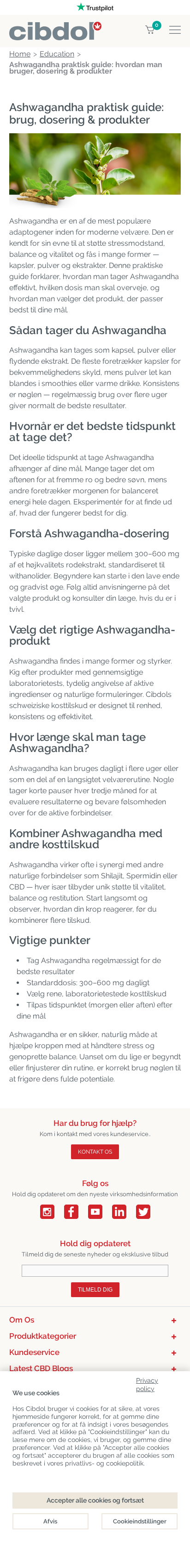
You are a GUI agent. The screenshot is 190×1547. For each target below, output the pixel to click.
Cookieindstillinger (139, 1521)
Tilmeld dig (95, 1289)
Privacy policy (147, 1383)
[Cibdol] (55, 27)
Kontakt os (95, 1152)
